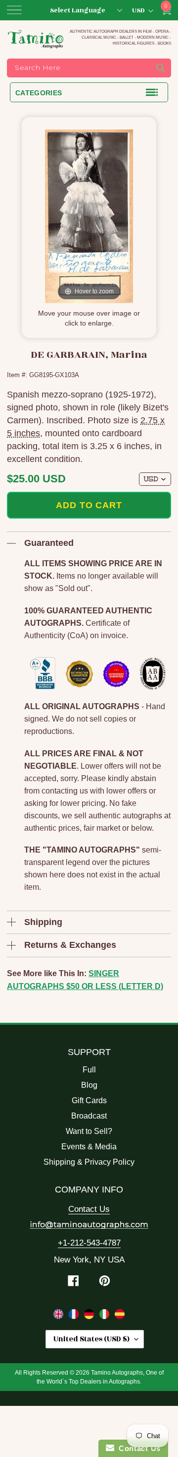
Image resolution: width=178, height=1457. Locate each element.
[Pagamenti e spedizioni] (105, 1316)
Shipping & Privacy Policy (89, 1162)
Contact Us (89, 1209)
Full (89, 1069)
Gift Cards (89, 1100)
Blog (89, 1085)
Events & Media (89, 1146)
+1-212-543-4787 (89, 1243)
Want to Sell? (89, 1131)
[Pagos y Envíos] (119, 1316)
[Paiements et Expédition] (75, 1316)
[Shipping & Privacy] (59, 1316)
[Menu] (14, 10)
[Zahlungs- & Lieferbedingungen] (90, 1316)
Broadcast (89, 1116)
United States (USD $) (91, 1339)
